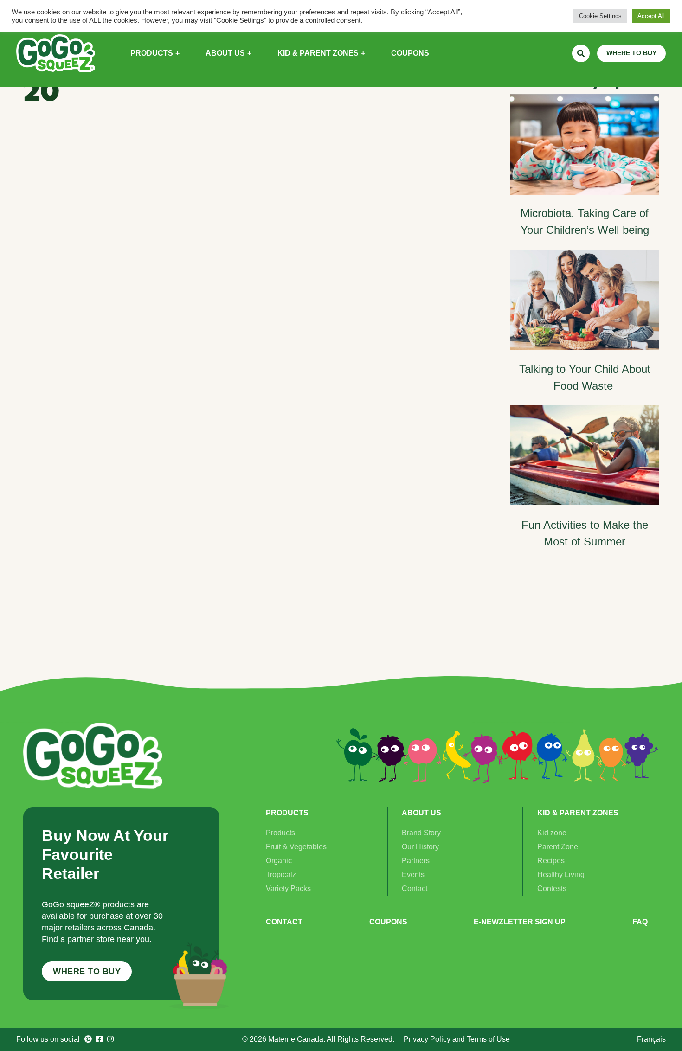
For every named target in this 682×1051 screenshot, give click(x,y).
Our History (420, 847)
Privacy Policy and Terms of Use (457, 1039)
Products (280, 833)
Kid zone (551, 833)
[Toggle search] (581, 53)
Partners (416, 861)
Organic (279, 861)
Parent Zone (557, 847)
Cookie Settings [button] (600, 16)
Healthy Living (561, 874)
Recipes (551, 861)
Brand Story (421, 833)
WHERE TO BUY (631, 53)
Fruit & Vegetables (296, 847)
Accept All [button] (651, 16)
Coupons (388, 922)
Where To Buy (87, 971)
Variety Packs (288, 888)
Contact (414, 888)
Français (651, 1039)
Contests (551, 888)
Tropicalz (281, 874)
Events (413, 874)
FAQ (640, 922)
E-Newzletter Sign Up (520, 922)
